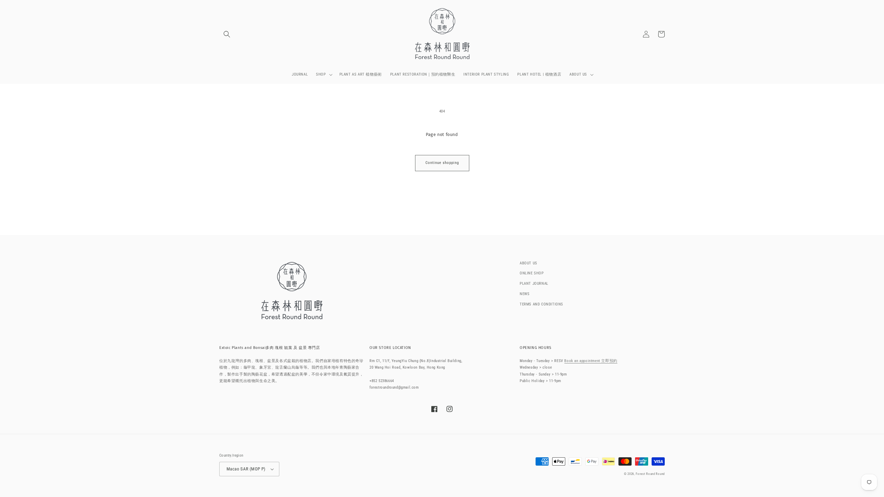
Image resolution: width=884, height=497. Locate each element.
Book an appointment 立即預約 (590, 361)
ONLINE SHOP (532, 273)
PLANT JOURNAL (534, 283)
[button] (226, 34)
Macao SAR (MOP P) (246, 468)
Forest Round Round (650, 474)
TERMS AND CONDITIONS (541, 304)
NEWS (524, 294)
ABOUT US (528, 263)
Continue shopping (442, 162)
